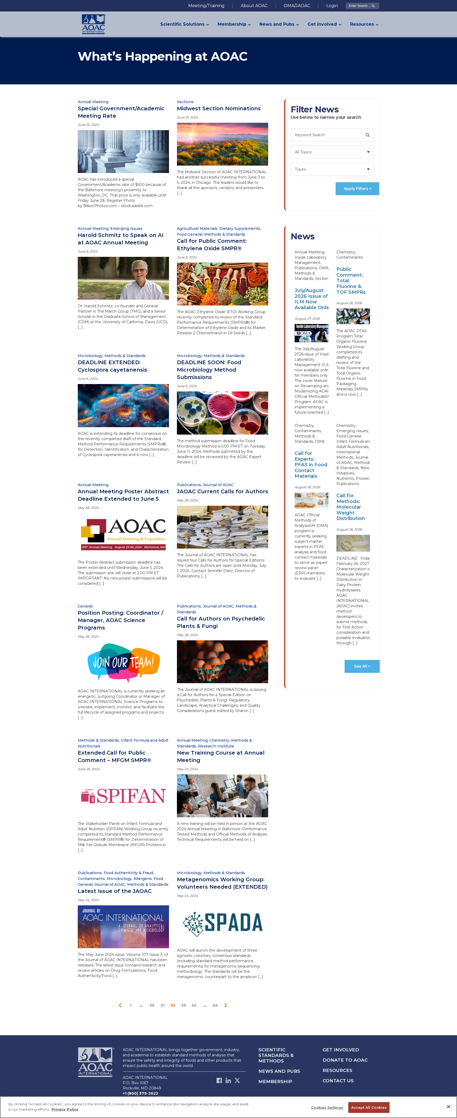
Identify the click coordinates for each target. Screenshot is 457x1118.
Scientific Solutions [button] (182, 24)
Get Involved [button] (322, 24)
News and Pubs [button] (276, 24)
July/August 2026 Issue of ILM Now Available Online (314, 299)
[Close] (448, 1106)
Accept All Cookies (369, 1107)
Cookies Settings (327, 1107)
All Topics (303, 152)
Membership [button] (232, 24)
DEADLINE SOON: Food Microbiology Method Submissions (209, 369)
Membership (275, 1081)
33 (183, 1005)
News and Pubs (279, 1071)
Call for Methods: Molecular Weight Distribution (350, 507)
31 (162, 1005)
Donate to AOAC (345, 1060)
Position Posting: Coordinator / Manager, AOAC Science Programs (120, 620)
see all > (362, 666)
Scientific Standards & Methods (276, 1055)
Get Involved (341, 1049)
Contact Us (338, 1080)
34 (194, 1005)
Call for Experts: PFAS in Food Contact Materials (311, 464)
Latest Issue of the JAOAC (115, 891)
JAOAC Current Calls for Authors (222, 491)
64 (215, 1005)
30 (151, 1005)
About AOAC (254, 5)
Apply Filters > (357, 188)
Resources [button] (362, 24)
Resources (337, 1070)
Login (332, 5)
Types (300, 169)
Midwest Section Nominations (219, 108)
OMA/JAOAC (297, 5)
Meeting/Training (206, 5)
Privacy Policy (65, 1109)
